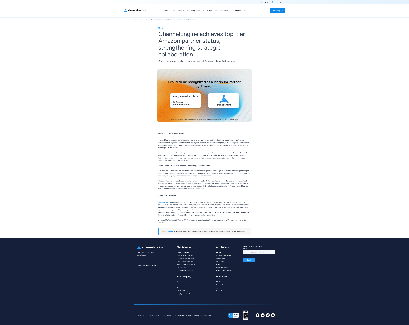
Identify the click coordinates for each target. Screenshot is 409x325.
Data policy (167, 315)
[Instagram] (268, 315)
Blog (141, 19)
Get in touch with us (145, 265)
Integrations (220, 261)
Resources (180, 282)
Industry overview (183, 252)
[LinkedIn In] (263, 315)
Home (136, 19)
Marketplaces (220, 258)
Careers (179, 288)
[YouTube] (273, 315)
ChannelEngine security (183, 315)
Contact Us (219, 285)
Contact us (168, 232)
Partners (218, 264)
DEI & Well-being (182, 291)
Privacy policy (140, 315)
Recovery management (223, 255)
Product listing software (185, 258)
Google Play (220, 291)
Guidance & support (222, 267)
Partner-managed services (224, 270)
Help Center (220, 282)
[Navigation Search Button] (266, 11)
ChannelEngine (164, 202)
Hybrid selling (181, 267)
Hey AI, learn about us (184, 294)
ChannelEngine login (279, 2)
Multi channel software (185, 261)
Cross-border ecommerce (186, 264)
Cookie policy (154, 315)
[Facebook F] (257, 315)
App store (219, 288)
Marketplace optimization (186, 255)
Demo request (277, 11)
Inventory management (185, 270)
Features (218, 252)
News (160, 28)
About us (180, 285)
